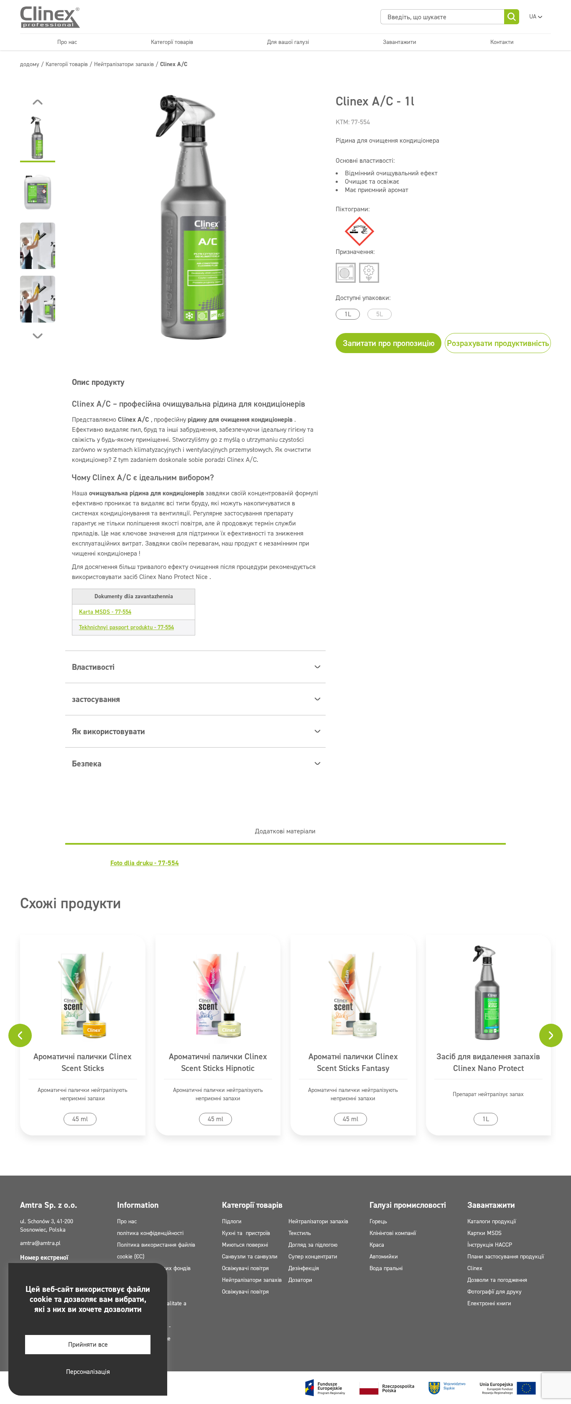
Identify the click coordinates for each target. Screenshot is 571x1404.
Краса (377, 1245)
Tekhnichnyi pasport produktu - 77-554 (126, 627)
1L (347, 314)
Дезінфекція (303, 1268)
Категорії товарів (172, 42)
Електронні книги (489, 1303)
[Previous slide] (38, 102)
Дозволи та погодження (497, 1280)
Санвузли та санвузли (250, 1257)
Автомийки (384, 1257)
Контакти (502, 42)
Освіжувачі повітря (245, 1268)
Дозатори (300, 1280)
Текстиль (299, 1233)
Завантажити (399, 42)
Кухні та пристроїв (246, 1233)
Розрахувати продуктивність (498, 343)
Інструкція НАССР (489, 1245)
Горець (378, 1221)
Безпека (87, 763)
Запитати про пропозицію (389, 343)
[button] (37, 138)
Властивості (93, 666)
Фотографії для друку (494, 1292)
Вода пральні (386, 1268)
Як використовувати (108, 731)
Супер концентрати (312, 1257)
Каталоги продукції (491, 1221)
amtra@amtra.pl (40, 1243)
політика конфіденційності (150, 1233)
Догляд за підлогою (312, 1245)
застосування (96, 699)
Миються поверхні (245, 1245)
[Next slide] (38, 335)
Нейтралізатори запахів (252, 1280)
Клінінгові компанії (393, 1233)
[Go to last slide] (20, 1035)
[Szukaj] (511, 16)
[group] (195, 219)
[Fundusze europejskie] (420, 1388)
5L (379, 314)
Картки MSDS (484, 1233)
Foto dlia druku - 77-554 (144, 862)
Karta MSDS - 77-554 (105, 612)
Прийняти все (88, 1344)
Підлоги (232, 1221)
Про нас (67, 42)
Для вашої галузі (288, 42)
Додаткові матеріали (285, 831)
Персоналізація (88, 1371)
